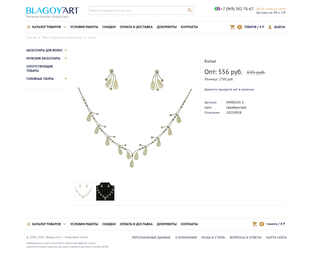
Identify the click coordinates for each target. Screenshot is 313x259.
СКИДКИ (109, 27)
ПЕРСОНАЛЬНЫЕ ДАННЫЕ (151, 237)
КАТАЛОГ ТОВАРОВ (46, 27)
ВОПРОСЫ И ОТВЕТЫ (245, 237)
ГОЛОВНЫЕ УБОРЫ (40, 79)
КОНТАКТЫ (189, 27)
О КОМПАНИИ (186, 237)
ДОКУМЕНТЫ (167, 27)
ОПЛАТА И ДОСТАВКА (136, 27)
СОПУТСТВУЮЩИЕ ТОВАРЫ (39, 68)
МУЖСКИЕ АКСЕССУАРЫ (43, 58)
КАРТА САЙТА (276, 237)
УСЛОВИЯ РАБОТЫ (84, 27)
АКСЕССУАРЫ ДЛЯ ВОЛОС (44, 50)
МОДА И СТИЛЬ (213, 237)
